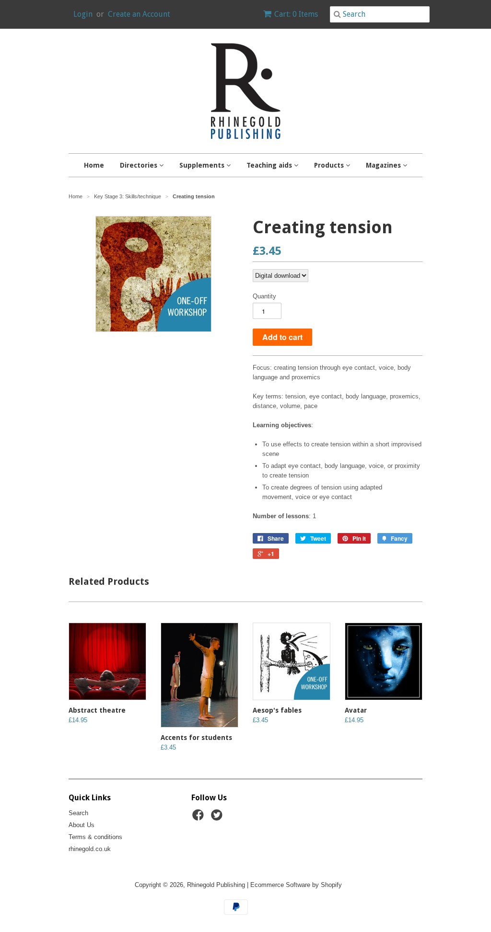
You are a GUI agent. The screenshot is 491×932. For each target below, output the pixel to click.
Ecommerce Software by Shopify (296, 884)
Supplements (202, 165)
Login (83, 14)
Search (78, 813)
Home (94, 165)
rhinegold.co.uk (90, 848)
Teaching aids (270, 165)
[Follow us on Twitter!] (218, 818)
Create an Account (139, 14)
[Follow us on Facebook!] (199, 818)
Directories (139, 165)
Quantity (264, 296)
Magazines (384, 165)
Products (330, 165)
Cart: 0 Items (296, 14)
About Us (81, 825)
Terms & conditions (95, 837)
